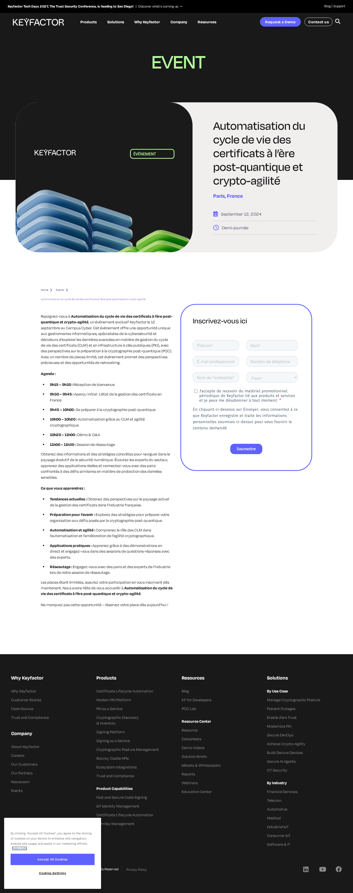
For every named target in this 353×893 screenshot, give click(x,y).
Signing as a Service (113, 740)
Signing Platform (110, 731)
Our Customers (24, 764)
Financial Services (282, 791)
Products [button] (88, 21)
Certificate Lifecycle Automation (124, 691)
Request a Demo (280, 21)
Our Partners (22, 772)
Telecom (274, 800)
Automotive (277, 809)
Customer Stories (26, 699)
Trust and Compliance (30, 717)
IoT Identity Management (117, 806)
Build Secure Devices (285, 752)
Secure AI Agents (281, 761)
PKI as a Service (109, 708)
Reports (188, 774)
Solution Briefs (194, 756)
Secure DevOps (280, 734)
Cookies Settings (52, 873)
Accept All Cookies (52, 859)
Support (339, 6)
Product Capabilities (114, 788)
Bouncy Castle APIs (112, 758)
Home (44, 290)
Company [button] (179, 21)
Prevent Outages (281, 708)
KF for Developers (196, 699)
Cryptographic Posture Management (127, 749)
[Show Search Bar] (337, 22)
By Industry (277, 782)
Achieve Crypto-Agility (286, 743)
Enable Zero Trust (282, 717)
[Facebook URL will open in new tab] (339, 869)
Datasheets (191, 738)
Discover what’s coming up (157, 6)
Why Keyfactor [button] (147, 21)
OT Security (277, 770)
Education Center (197, 791)
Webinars (190, 782)
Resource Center (196, 721)
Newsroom (20, 781)
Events (60, 290)
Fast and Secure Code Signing (121, 797)
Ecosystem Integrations (116, 767)
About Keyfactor (25, 746)
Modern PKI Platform (113, 699)
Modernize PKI (279, 726)
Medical (274, 817)
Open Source (22, 708)
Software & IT (278, 844)
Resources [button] (207, 21)
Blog (327, 6)
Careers (17, 755)
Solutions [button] (115, 21)
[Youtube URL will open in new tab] (322, 869)
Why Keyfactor (23, 691)
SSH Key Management (115, 823)
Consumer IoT (278, 835)
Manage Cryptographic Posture (293, 699)
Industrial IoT (278, 826)
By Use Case (277, 691)
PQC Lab (189, 708)
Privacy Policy (136, 869)
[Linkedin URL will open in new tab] (306, 869)
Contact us (318, 21)
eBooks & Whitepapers (201, 765)
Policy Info (19, 848)
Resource (190, 730)
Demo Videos (193, 747)
